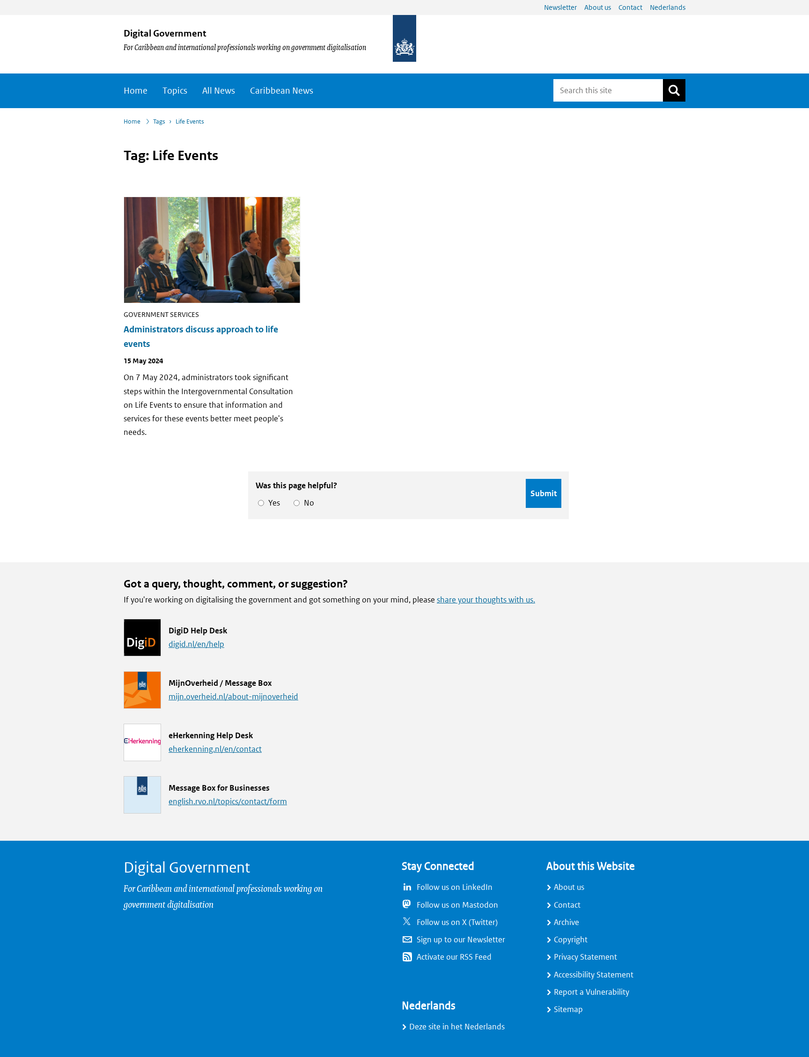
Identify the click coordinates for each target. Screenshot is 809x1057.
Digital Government (165, 33)
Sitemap (568, 1009)
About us (569, 887)
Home (135, 90)
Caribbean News (281, 90)
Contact (567, 905)
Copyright (571, 940)
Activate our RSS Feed (454, 957)
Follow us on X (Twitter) (457, 922)
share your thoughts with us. (486, 600)
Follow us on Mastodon (457, 905)
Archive (566, 922)
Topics (174, 90)
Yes (272, 503)
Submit (543, 493)
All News (218, 90)
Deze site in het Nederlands (457, 1027)
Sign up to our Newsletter (461, 940)
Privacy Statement (585, 957)
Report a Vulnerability (591, 992)
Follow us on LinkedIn (455, 887)
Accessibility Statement (593, 975)
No (307, 503)
